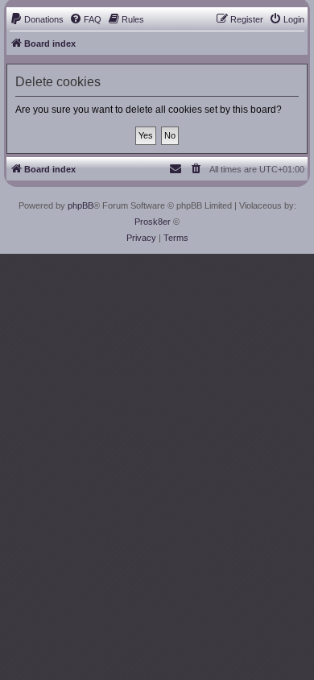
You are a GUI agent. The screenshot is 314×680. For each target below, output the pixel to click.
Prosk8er (152, 221)
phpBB (80, 205)
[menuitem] (37, 19)
